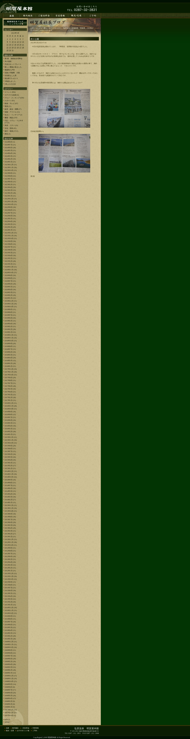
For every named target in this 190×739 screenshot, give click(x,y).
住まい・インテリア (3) (13, 115)
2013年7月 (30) (10, 520)
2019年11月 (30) (11, 304)
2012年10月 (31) (11, 545)
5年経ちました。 (11, 81)
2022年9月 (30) (10, 207)
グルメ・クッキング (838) (14, 98)
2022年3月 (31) (10, 224)
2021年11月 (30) (11, 236)
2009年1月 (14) (10, 673)
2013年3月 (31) (10, 531)
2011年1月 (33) (10, 605)
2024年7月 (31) (10, 145)
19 (18, 45)
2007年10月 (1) (10, 715)
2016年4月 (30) (10, 426)
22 (7, 47)
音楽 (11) (8, 106)
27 (20, 47)
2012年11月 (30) (11, 542)
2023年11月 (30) (11, 167)
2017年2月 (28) (10, 397)
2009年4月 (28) (10, 664)
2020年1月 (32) (10, 298)
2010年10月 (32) (11, 613)
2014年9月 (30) (10, 480)
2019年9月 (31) (10, 309)
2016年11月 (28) (11, 406)
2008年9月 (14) (10, 684)
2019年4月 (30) (10, 324)
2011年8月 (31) (10, 585)
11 (15, 42)
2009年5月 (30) (10, 661)
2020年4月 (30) (10, 290)
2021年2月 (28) (10, 261)
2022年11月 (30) (11, 201)
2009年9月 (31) (10, 650)
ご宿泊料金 (25, 728)
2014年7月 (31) (10, 485)
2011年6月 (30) (10, 590)
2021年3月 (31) (10, 258)
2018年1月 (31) (10, 366)
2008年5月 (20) (10, 696)
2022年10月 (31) (11, 204)
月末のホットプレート (13, 64)
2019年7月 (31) (10, 315)
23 (10, 47)
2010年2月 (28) (10, 636)
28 (23, 47)
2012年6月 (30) (10, 556)
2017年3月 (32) (10, 395)
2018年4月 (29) (10, 358)
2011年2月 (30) (10, 602)
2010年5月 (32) (10, 627)
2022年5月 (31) (10, 219)
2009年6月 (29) (10, 659)
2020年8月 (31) (10, 278)
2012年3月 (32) (10, 565)
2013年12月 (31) (11, 505)
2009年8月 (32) (10, 653)
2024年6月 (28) (10, 148)
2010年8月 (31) (10, 619)
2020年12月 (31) (11, 267)
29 (7, 50)
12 (18, 42)
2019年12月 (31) (11, 301)
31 (13, 50)
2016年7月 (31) (10, 417)
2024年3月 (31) (10, 156)
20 (20, 45)
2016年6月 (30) (10, 420)
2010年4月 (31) (10, 630)
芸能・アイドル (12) (12, 112)
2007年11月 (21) (11, 713)
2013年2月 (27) (10, 534)
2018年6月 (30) (10, 352)
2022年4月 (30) (10, 221)
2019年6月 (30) (10, 318)
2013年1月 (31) (10, 537)
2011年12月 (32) (11, 573)
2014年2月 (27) (10, 500)
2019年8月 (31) (10, 312)
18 (15, 45)
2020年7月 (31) (10, 281)
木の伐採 (8, 61)
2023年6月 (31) (10, 182)
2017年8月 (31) (10, 380)
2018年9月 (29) (10, 343)
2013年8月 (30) (10, 517)
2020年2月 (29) (10, 295)
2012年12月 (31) (11, 539)
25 (15, 47)
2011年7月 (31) (10, 588)
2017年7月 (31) (10, 383)
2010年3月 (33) (10, 633)
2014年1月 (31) (10, 502)
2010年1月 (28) (10, 639)
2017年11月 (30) (11, 372)
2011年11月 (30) (11, 576)
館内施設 (15, 728)
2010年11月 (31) (11, 610)
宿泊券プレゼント (11, 78)
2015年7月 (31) (10, 451)
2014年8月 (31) (10, 483)
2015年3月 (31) (10, 463)
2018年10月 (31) (11, 341)
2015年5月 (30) (10, 457)
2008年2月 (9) (10, 704)
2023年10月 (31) (11, 170)
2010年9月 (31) (10, 616)
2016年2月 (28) (10, 431)
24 (13, 47)
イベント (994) (10, 92)
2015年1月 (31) (10, 468)
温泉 (7, 728)
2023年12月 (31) (11, 165)
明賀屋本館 (52, 737)
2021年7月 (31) (10, 247)
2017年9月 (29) (10, 378)
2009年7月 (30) (10, 656)
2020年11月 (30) (11, 270)
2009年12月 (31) (11, 642)
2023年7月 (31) (10, 179)
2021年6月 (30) (10, 250)
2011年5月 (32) (10, 593)
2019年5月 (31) (10, 321)
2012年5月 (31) (10, 559)
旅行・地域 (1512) (11, 131)
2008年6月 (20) (10, 693)
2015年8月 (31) (10, 449)
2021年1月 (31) (10, 264)
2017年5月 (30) (10, 389)
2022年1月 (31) (10, 230)
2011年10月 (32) (11, 579)
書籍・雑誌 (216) (11, 118)
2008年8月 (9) (10, 687)
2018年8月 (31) (10, 346)
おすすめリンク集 (23, 731)
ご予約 (34, 731)
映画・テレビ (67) (11, 103)
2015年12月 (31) (11, 437)
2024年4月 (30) (10, 153)
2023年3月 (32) (10, 190)
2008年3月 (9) (10, 701)
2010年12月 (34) (11, 608)
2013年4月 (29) (10, 528)
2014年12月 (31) (11, 471)
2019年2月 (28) (10, 329)
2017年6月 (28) (10, 386)
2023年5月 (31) (10, 184)
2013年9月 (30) (10, 514)
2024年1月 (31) (10, 162)
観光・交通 (10, 731)
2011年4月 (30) (10, 596)
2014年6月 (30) (10, 488)
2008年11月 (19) (11, 679)
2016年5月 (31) (10, 423)
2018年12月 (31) (11, 335)
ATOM (7, 722)
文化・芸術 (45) (10, 128)
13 (20, 42)
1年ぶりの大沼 (10, 84)
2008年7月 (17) (10, 690)
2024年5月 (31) (10, 150)
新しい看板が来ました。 (14, 67)
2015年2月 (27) (10, 466)
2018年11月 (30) (11, 338)
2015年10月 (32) (11, 443)
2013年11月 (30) (11, 508)
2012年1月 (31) (10, 571)
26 (18, 47)
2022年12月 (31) (11, 199)
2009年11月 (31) (11, 644)
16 (10, 45)
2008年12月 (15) (11, 676)
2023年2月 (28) (10, 193)
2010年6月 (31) (10, 625)
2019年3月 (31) (10, 326)
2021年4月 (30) (10, 255)
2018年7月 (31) (10, 349)
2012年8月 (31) (10, 551)
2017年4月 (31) (10, 392)
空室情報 (35, 728)
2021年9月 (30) (10, 241)
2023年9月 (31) (10, 173)
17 (13, 45)
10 (13, 42)
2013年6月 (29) (10, 522)
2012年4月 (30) (10, 562)
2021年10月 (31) (11, 238)
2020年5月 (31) (10, 287)
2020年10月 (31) (11, 272)
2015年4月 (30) (10, 460)
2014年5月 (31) (10, 491)
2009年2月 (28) (10, 670)
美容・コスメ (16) (11, 125)
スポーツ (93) (10, 101)
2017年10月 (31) (11, 375)
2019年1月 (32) (10, 332)
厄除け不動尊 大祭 (12, 73)
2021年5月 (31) (10, 253)
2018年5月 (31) (10, 355)
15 (7, 45)
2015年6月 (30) (10, 454)
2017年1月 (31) (10, 400)
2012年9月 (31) (10, 548)
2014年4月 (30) (10, 494)
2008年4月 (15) (10, 698)
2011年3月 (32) (10, 599)
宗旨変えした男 (10, 76)
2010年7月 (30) (10, 622)
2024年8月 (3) (10, 142)
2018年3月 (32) (10, 360)
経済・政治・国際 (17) (13, 109)
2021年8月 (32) (10, 244)
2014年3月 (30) (10, 497)
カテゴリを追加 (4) (12, 95)
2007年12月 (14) (11, 710)
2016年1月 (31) (10, 434)
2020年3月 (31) (10, 292)
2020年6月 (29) (10, 284)
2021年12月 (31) (11, 233)
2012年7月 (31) (10, 554)
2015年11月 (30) (11, 440)
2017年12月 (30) (11, 369)
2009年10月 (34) (11, 647)
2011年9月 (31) (10, 582)
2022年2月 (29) (10, 227)
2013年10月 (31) (11, 511)
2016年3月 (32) (10, 429)
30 (10, 50)
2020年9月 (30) (10, 275)
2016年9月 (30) (10, 412)
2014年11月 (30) (11, 474)
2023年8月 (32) (10, 176)
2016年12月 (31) (11, 403)
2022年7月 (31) (10, 213)
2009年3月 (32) (10, 667)
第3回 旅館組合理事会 (13, 58)
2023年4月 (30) (10, 187)
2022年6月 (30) (10, 216)
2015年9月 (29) (10, 446)
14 (23, 42)
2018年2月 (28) (10, 363)
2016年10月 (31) (11, 409)
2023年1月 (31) (10, 196)
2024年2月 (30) (10, 159)
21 (23, 45)
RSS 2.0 (7, 720)
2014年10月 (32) (11, 477)
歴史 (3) (7, 134)
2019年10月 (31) (11, 307)
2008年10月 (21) (11, 681)
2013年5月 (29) (10, 525)
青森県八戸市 (10, 70)
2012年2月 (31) (10, 568)
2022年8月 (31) (10, 210)
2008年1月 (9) (10, 707)
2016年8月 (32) (10, 414)
